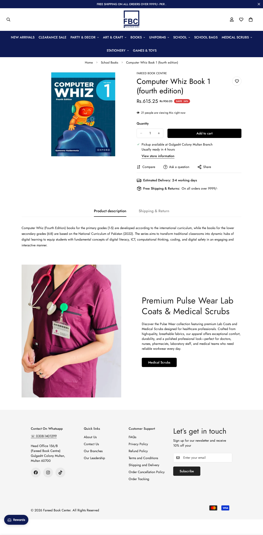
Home (89, 62)
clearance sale (52, 37)
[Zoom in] (122, 80)
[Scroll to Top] (255, 512)
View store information (158, 156)
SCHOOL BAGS (206, 37)
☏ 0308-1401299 (44, 436)
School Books (109, 62)
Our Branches (93, 451)
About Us (90, 437)
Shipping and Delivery (144, 465)
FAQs (132, 437)
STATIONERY (116, 50)
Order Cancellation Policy (147, 472)
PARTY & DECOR (83, 37)
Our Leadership (94, 458)
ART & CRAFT (113, 37)
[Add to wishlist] (236, 81)
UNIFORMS (157, 37)
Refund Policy (138, 451)
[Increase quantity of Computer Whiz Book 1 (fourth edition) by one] (159, 133)
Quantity (143, 123)
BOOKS (136, 37)
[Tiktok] (60, 472)
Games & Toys (145, 50)
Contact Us (91, 444)
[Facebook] (36, 472)
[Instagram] (48, 472)
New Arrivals (23, 37)
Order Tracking (139, 479)
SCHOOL (180, 37)
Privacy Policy (138, 444)
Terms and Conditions (143, 458)
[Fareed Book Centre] (131, 19)
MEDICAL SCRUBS (235, 37)
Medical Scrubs (159, 362)
